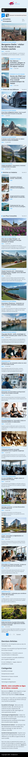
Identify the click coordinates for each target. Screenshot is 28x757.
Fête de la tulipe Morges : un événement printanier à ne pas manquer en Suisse (11, 240)
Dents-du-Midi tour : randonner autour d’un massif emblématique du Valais (18, 79)
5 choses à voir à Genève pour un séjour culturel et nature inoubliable (12, 139)
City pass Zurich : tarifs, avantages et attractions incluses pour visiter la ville (14, 334)
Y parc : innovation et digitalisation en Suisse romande (12, 536)
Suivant (19, 634)
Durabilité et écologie (6, 163)
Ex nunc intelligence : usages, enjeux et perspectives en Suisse (12, 479)
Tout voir (23, 20)
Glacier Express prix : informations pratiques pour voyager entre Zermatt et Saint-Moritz (13, 272)
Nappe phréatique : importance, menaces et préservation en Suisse (13, 166)
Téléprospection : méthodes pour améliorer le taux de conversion (13, 594)
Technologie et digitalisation (8, 476)
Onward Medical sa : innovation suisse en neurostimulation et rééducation (13, 421)
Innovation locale (5, 361)
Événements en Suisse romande (8, 42)
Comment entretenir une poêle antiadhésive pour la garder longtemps (12, 450)
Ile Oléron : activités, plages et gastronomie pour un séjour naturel (17, 63)
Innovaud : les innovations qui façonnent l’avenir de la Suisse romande (13, 392)
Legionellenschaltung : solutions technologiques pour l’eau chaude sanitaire (18, 178)
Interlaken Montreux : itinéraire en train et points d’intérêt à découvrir (12, 304)
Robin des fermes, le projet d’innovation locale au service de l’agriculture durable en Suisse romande (13, 624)
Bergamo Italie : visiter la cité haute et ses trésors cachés (12, 46)
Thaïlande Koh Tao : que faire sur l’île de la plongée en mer (17, 197)
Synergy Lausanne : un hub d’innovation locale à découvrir (13, 507)
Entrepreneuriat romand (7, 673)
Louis (2, 51)
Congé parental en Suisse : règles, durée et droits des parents (17, 188)
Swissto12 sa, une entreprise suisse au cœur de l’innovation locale (14, 363)
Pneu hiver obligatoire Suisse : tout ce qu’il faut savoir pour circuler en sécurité (13, 113)
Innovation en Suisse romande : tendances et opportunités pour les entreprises (13, 565)
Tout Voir (24, 89)
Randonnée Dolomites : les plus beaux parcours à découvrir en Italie (17, 207)
